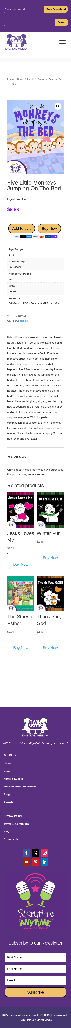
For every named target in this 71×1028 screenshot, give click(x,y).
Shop (7, 770)
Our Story (10, 755)
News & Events (13, 778)
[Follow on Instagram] (44, 853)
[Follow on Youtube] (26, 862)
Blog (7, 794)
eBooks (20, 79)
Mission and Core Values (20, 786)
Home (10, 79)
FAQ (6, 831)
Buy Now (49, 228)
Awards (8, 802)
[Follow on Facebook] (26, 853)
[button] (58, 106)
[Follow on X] (35, 853)
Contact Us (11, 839)
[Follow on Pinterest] (35, 862)
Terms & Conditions (16, 823)
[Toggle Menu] (62, 42)
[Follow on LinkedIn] (44, 862)
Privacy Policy (13, 815)
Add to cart (21, 228)
